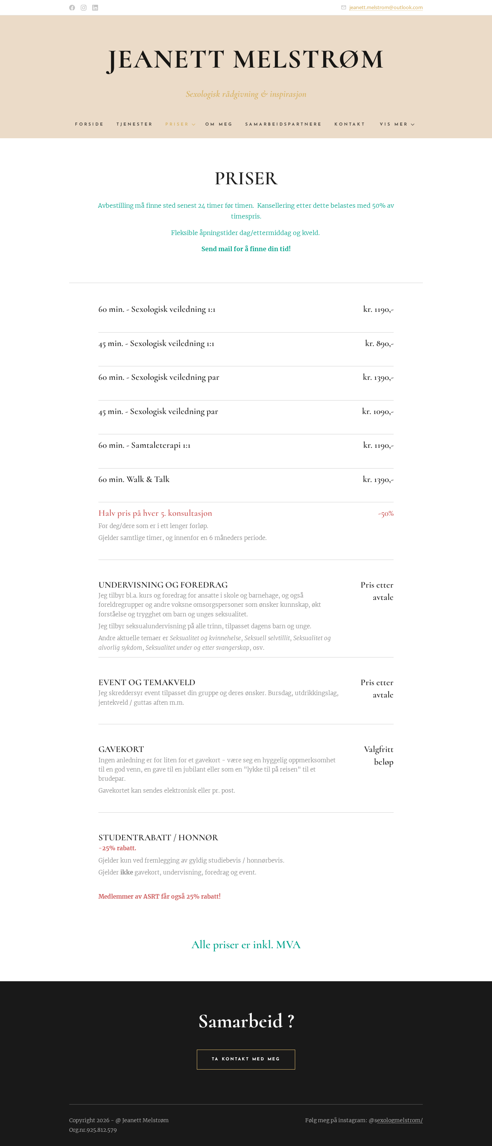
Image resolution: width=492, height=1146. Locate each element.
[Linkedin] (95, 7)
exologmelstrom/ (400, 1120)
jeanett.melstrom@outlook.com (386, 7)
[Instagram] (83, 7)
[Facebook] (72, 7)
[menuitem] (92, 124)
